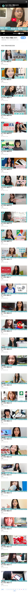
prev (3, 589)
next (14, 590)
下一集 (23, 38)
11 (25, 589)
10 (23, 589)
